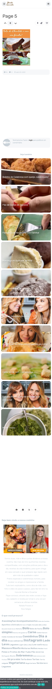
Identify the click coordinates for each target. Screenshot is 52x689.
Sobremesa (24, 655)
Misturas (25, 648)
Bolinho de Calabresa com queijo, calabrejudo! (25, 177)
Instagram (33, 640)
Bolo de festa (36, 629)
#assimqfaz (9, 621)
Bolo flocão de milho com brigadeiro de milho (25, 344)
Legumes (14, 644)
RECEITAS (40, 652)
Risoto (12, 656)
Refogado (5, 656)
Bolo (26, 628)
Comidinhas (30, 636)
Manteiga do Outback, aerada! (17, 260)
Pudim (28, 652)
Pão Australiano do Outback (16, 288)
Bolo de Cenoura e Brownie (15, 316)
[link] (47, 23)
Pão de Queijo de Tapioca (15, 205)
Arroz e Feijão (26, 625)
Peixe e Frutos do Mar (13, 652)
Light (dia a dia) (25, 645)
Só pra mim (13, 659)
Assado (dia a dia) (39, 625)
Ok (39, 684)
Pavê (45, 648)
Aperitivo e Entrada (11, 625)
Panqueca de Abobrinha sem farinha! (20, 232)
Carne (32, 632)
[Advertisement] (26, 109)
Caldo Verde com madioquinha (17, 372)
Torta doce (26, 659)
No (43, 684)
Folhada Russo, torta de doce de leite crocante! (21, 398)
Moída (40, 648)
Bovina (15, 633)
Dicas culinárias (15, 641)
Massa (45, 645)
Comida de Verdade (14, 637)
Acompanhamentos (27, 621)
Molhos (34, 648)
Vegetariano (30, 663)
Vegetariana (17, 663)
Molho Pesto (8, 427)
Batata (19, 629)
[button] (4, 4)
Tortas (35, 659)
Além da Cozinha (43, 621)
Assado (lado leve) (9, 629)
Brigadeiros (23, 633)
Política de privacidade (9, 687)
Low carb (37, 644)
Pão (33, 652)
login (31, 140)
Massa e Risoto (11, 648)
